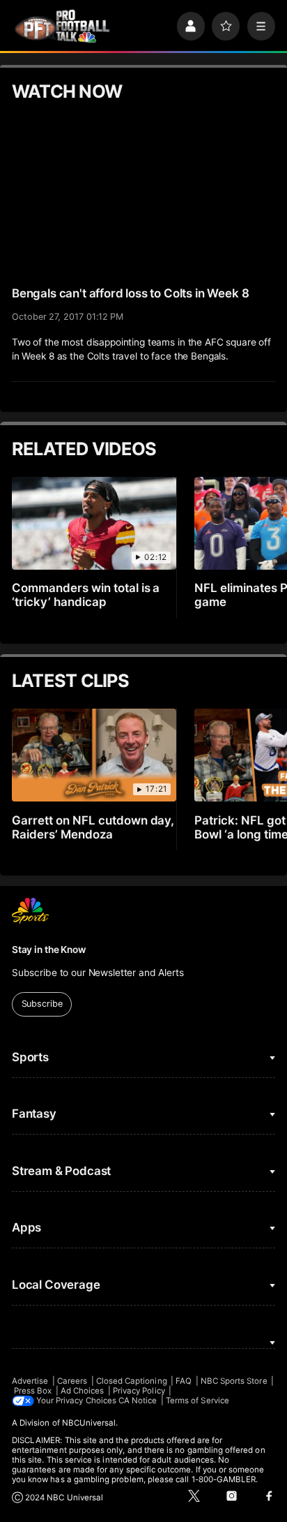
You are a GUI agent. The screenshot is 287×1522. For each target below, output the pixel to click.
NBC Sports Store (234, 1381)
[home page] (62, 26)
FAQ (184, 1381)
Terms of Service (197, 1400)
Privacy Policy (139, 1391)
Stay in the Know (49, 949)
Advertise (30, 1381)
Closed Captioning (131, 1381)
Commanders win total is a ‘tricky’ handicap (86, 595)
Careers (72, 1381)
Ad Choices (82, 1391)
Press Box (33, 1391)
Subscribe (42, 1003)
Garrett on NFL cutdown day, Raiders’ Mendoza (93, 827)
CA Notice (137, 1400)
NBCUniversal (89, 1423)
